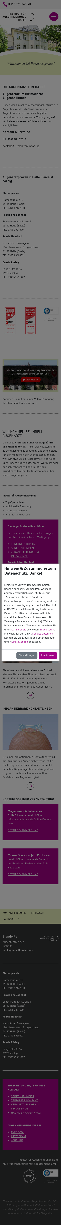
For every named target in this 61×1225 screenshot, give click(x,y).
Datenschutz (18, 629)
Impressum (47, 629)
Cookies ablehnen (42, 633)
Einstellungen (19, 642)
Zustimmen (48, 655)
